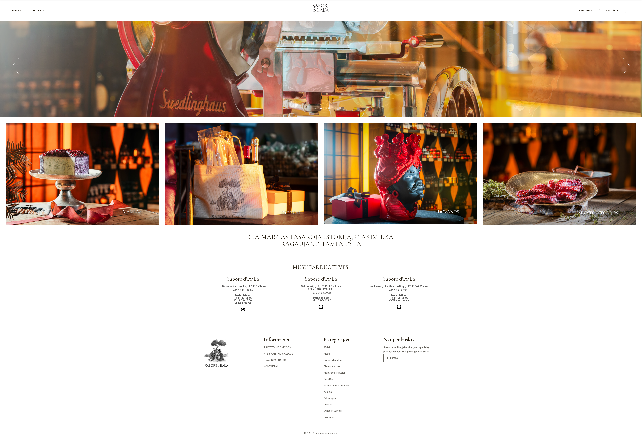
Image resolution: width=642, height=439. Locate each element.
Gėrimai (328, 404)
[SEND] (434, 358)
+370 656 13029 (243, 290)
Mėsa (327, 354)
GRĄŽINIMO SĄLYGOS (276, 360)
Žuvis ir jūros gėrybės (336, 385)
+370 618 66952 (321, 292)
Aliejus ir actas (332, 366)
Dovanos (329, 417)
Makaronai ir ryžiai (334, 373)
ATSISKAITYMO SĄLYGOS (278, 354)
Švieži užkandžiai (333, 360)
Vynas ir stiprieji (333, 411)
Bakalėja (328, 379)
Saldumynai (330, 398)
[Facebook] (243, 309)
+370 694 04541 (399, 290)
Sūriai (327, 347)
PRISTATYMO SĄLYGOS (277, 347)
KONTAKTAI (271, 366)
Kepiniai (328, 392)
